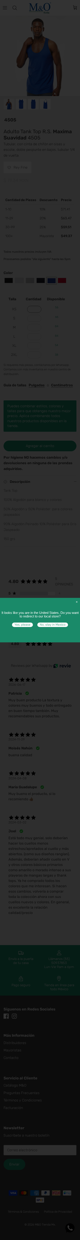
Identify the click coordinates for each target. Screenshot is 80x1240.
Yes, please (22, 625)
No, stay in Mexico (53, 625)
